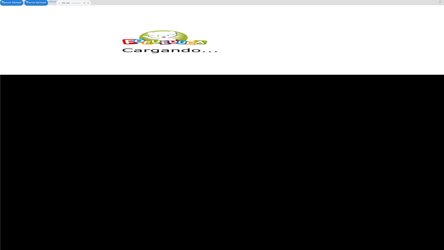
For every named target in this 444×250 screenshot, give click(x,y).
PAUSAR (16, 3)
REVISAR (41, 3)
